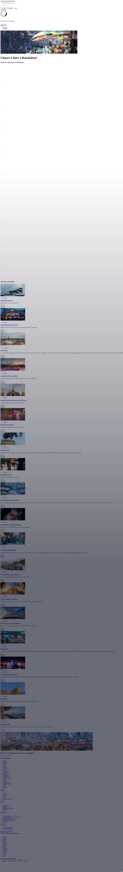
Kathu (4, 779)
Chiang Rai (5, 781)
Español (4, 843)
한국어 (4, 846)
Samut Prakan (6, 772)
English (4, 837)
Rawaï (4, 785)
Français (4, 845)
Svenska (4, 854)
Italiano (4, 847)
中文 (4, 856)
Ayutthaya (5, 768)
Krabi (4, 765)
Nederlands (5, 848)
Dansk (4, 840)
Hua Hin (5, 780)
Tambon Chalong (6, 775)
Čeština (4, 839)
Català (4, 838)
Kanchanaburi (6, 771)
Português (5, 851)
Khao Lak (5, 766)
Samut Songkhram (7, 782)
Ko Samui (5, 767)
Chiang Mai (5, 763)
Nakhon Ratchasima (7, 783)
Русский (5, 853)
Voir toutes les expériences (6, 755)
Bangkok (5, 760)
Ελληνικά (5, 842)
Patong (4, 770)
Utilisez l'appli (3, 25)
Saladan (4, 786)
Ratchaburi (5, 776)
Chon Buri (5, 773)
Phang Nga (5, 774)
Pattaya (4, 764)
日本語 (4, 850)
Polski (4, 852)
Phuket (4, 761)
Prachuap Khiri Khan (7, 778)
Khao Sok (5, 787)
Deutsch (4, 841)
